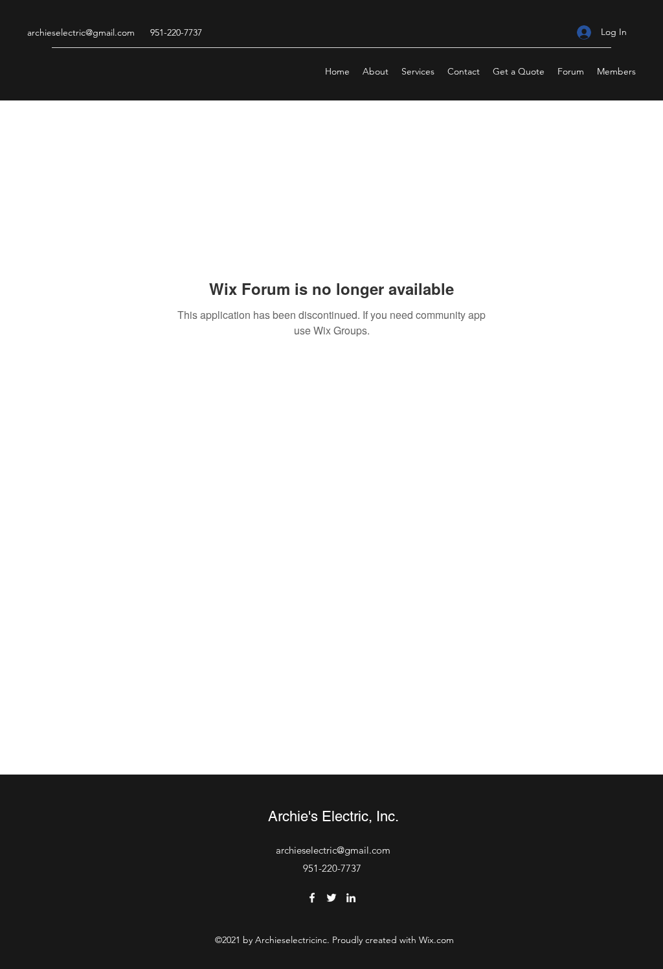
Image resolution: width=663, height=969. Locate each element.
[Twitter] (331, 897)
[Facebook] (312, 897)
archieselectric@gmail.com (81, 32)
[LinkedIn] (350, 897)
